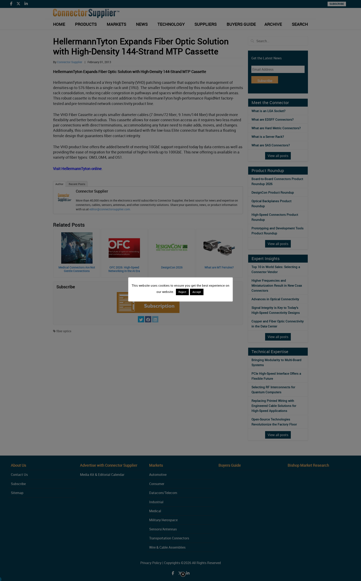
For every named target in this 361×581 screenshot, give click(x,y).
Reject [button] (182, 292)
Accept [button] (196, 292)
